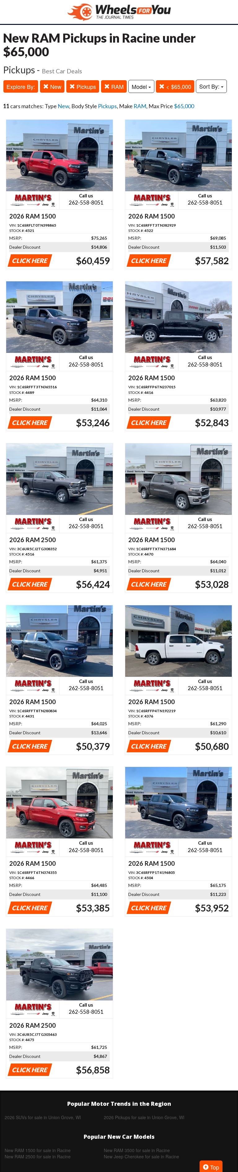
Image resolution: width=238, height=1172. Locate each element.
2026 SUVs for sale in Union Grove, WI (43, 1117)
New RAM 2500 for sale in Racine (38, 1156)
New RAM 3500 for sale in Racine (137, 1150)
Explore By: (21, 86)
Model (140, 86)
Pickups (85, 86)
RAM (117, 86)
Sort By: (210, 86)
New (55, 86)
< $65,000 (178, 86)
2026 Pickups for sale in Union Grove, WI (144, 1117)
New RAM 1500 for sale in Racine (38, 1150)
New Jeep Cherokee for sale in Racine (141, 1156)
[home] (119, 12)
